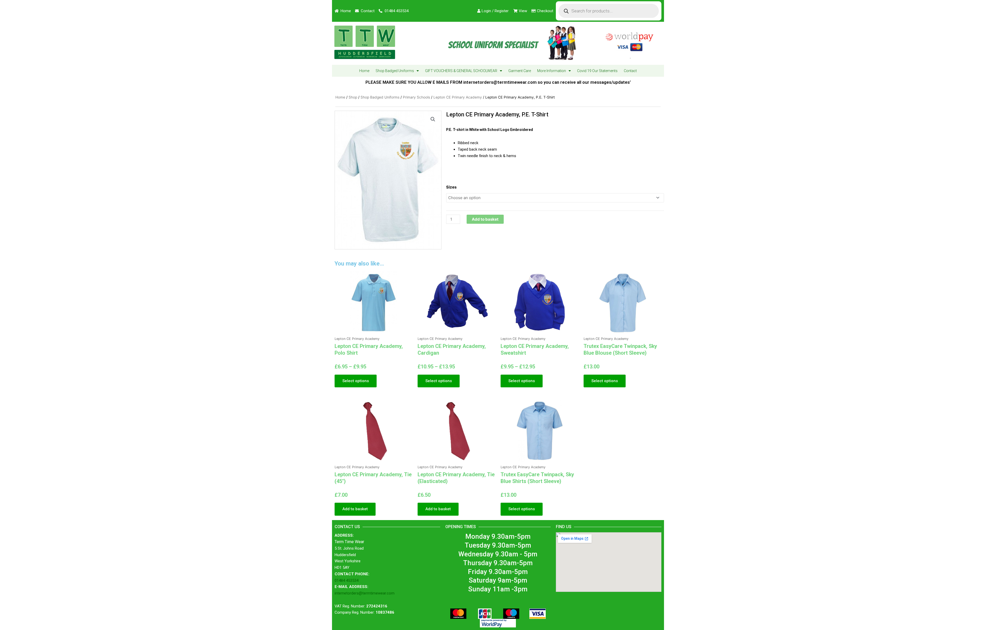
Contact (630, 71)
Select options (355, 381)
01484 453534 (346, 580)
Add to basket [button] (355, 509)
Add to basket (485, 219)
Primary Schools (416, 97)
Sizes (451, 187)
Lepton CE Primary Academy (457, 97)
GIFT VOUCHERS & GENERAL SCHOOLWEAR (461, 71)
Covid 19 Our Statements (597, 71)
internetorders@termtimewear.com (365, 593)
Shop (353, 97)
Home (364, 71)
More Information (551, 71)
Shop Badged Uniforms (395, 71)
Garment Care (519, 71)
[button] (433, 119)
